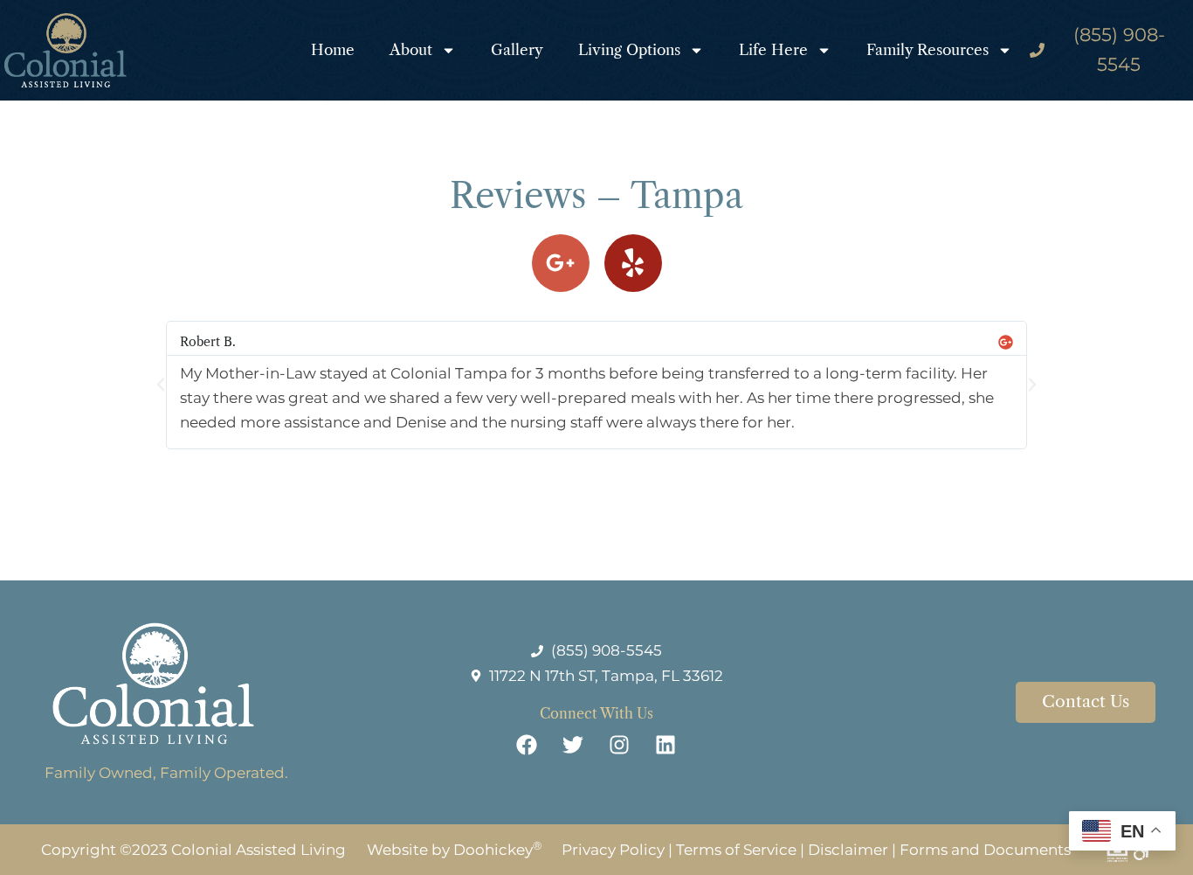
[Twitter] (573, 745)
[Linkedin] (665, 745)
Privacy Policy (613, 849)
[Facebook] (527, 745)
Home (333, 50)
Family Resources (927, 50)
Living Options (629, 50)
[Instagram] (619, 745)
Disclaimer (848, 849)
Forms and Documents (985, 849)
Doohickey (497, 849)
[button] (160, 384)
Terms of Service (736, 849)
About (411, 50)
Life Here (773, 50)
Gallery (517, 50)
